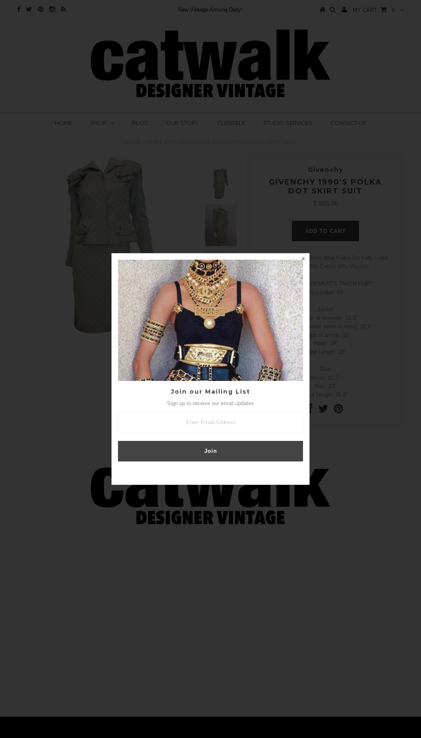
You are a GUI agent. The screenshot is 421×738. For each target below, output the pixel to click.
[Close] (303, 260)
